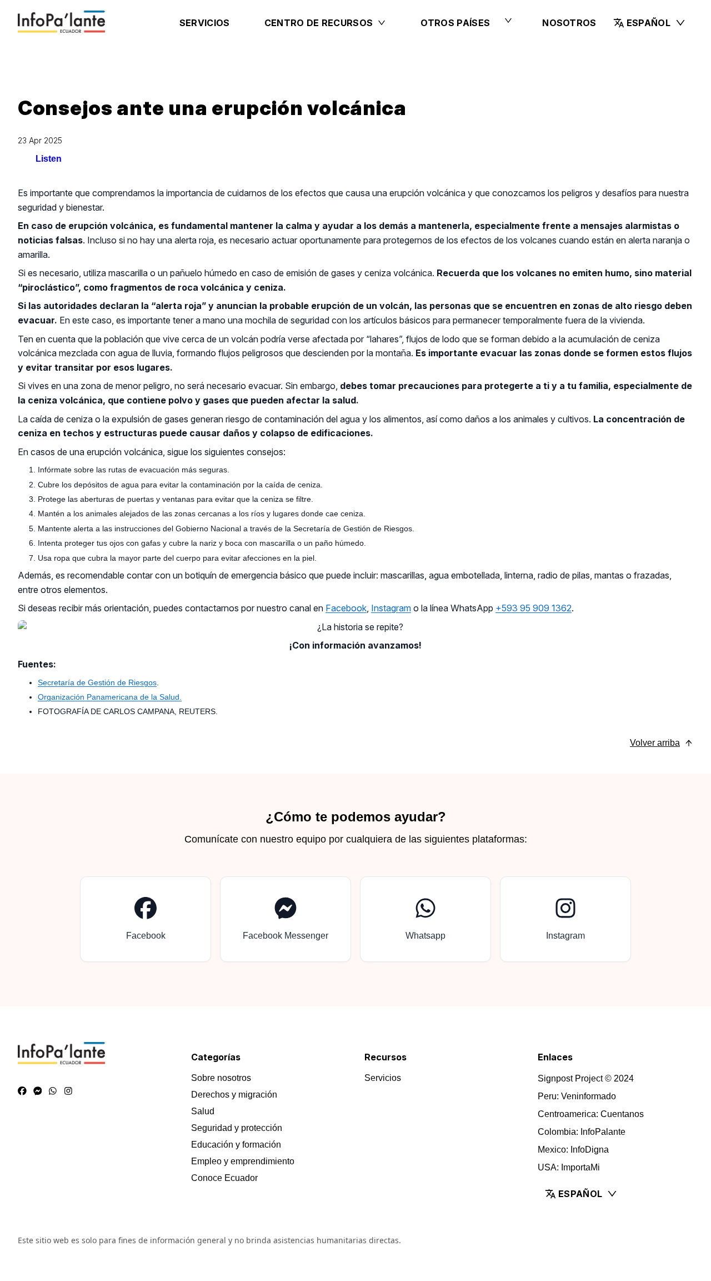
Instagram (391, 608)
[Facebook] (22, 1091)
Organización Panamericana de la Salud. (110, 696)
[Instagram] (68, 1091)
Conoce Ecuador (224, 1178)
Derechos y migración (234, 1094)
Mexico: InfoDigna (573, 1149)
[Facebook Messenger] (37, 1091)
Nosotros (569, 22)
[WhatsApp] (52, 1091)
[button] (649, 22)
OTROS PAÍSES (455, 22)
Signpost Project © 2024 (586, 1078)
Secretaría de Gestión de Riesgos (97, 682)
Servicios (204, 22)
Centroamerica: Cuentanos (591, 1114)
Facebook (346, 608)
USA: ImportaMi (569, 1167)
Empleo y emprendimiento (242, 1161)
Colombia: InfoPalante (581, 1132)
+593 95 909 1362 (533, 608)
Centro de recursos (318, 22)
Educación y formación (236, 1144)
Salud (202, 1111)
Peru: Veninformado (577, 1096)
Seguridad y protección (236, 1128)
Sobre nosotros (221, 1078)
